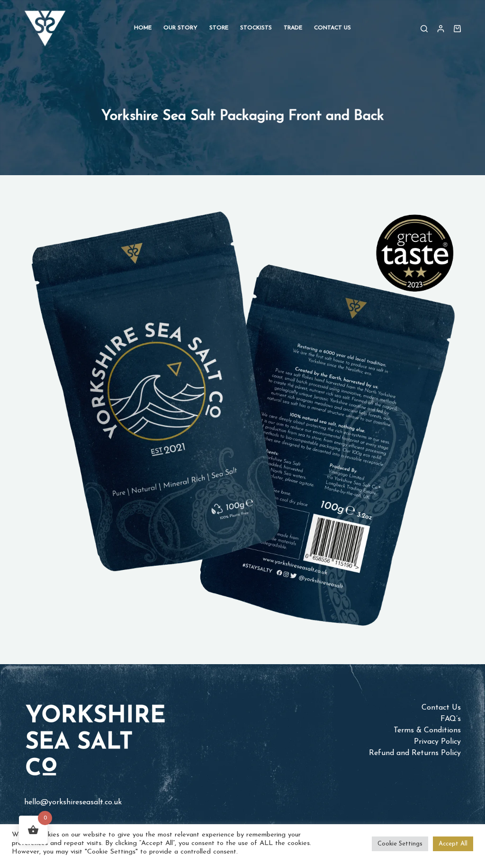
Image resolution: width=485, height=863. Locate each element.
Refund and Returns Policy (415, 753)
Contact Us (332, 28)
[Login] (440, 28)
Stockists (256, 28)
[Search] (424, 28)
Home (143, 28)
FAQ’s (450, 719)
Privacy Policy (437, 742)
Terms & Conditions (427, 730)
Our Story (180, 28)
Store (218, 28)
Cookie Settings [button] (399, 844)
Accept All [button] (453, 844)
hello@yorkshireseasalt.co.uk (73, 802)
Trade (293, 28)
